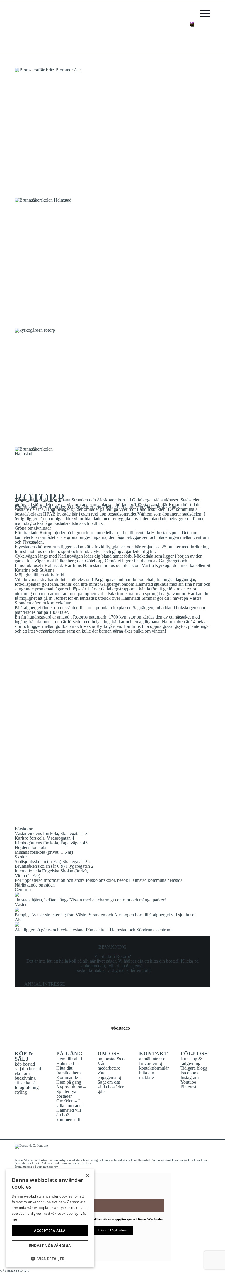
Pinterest (188, 1086)
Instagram (189, 1077)
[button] (50, 1258)
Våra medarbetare (109, 1066)
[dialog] (50, 1218)
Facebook (189, 1072)
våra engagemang (109, 1075)
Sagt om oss (109, 1082)
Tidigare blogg (193, 1068)
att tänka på (25, 1082)
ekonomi (23, 1073)
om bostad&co (111, 1058)
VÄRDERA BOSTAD (14, 1271)
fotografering (27, 1087)
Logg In (192, 13)
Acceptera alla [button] (50, 1230)
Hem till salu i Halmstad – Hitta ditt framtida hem (69, 1065)
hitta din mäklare (146, 1075)
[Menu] (202, 13)
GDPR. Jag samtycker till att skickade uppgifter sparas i (114, 1219)
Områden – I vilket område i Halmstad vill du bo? (70, 1107)
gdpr (102, 1091)
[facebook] (94, 1017)
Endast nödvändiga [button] (50, 1245)
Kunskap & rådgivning (191, 1061)
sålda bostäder (111, 1086)
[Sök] (184, 13)
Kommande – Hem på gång (68, 1080)
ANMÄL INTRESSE (44, 984)
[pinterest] (118, 1017)
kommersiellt (68, 1119)
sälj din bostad (28, 1068)
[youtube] (131, 1017)
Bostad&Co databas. (151, 1219)
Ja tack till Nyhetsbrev (112, 1230)
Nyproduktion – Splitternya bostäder (71, 1091)
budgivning (25, 1078)
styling (21, 1092)
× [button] (87, 1176)
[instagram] (106, 1017)
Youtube (188, 1082)
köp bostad (25, 1063)
